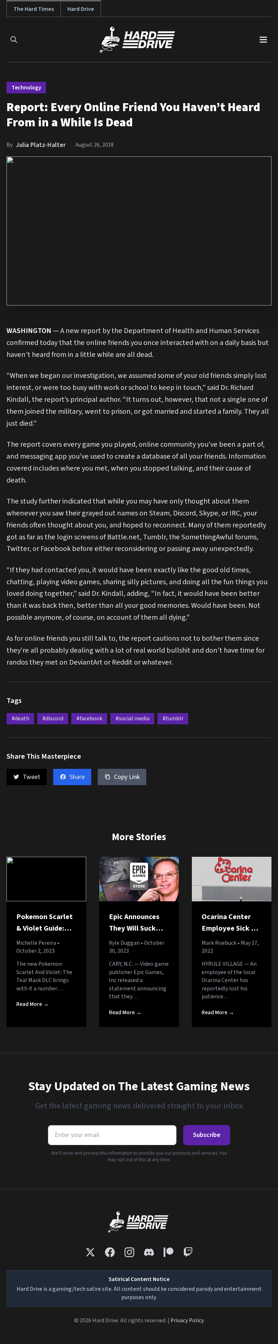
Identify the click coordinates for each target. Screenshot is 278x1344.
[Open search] (14, 39)
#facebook (89, 718)
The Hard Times (33, 9)
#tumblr (173, 718)
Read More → (32, 1004)
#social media (132, 718)
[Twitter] (90, 1252)
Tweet (31, 776)
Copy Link (127, 776)
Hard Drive (80, 9)
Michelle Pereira (36, 943)
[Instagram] (129, 1252)
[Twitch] (188, 1252)
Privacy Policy (187, 1320)
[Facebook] (110, 1252)
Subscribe (206, 1134)
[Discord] (149, 1252)
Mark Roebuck (219, 943)
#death (20, 718)
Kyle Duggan (124, 943)
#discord (52, 718)
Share (77, 776)
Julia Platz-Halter (41, 144)
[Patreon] (168, 1252)
